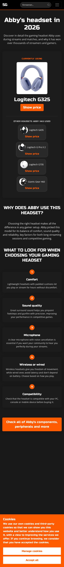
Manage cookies (32, 551)
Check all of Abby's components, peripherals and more (32, 424)
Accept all (32, 560)
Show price (32, 107)
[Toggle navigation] (57, 5)
